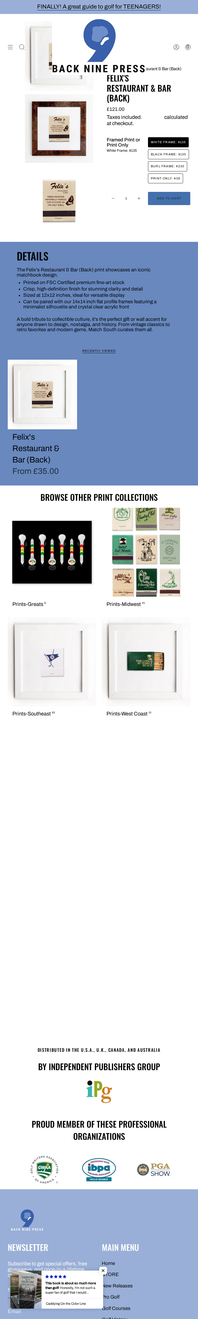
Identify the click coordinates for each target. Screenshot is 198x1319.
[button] (103, 1270)
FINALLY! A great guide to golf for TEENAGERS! (99, 6)
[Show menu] (10, 47)
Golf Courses (116, 1308)
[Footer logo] (27, 1221)
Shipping (153, 117)
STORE (110, 1274)
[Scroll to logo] (99, 1092)
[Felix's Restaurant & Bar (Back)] (42, 394)
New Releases (117, 1285)
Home (108, 1263)
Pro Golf (110, 1297)
